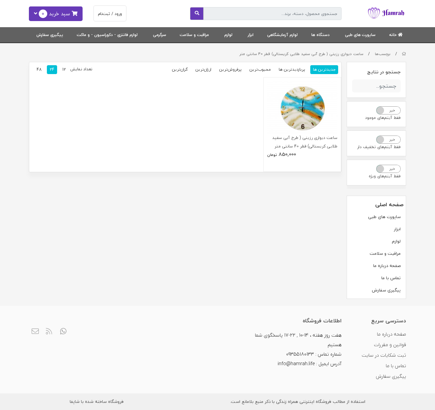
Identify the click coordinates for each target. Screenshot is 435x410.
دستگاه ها (320, 34)
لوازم (228, 34)
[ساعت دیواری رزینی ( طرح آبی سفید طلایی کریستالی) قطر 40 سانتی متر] (302, 107)
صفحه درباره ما (387, 265)
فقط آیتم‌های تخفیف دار (379, 146)
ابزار (251, 34)
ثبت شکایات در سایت (384, 355)
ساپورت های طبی (360, 34)
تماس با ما (391, 278)
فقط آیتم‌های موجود (383, 117)
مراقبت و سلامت (194, 34)
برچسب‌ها (382, 54)
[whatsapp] (63, 332)
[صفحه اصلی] (404, 54)
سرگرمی (159, 34)
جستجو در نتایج (384, 72)
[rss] (49, 332)
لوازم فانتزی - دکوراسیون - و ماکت (107, 34)
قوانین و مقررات (390, 344)
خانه (393, 34)
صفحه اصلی (389, 204)
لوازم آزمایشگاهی (282, 34)
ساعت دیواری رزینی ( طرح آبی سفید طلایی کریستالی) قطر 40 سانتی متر (301, 54)
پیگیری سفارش (49, 34)
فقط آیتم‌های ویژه (385, 176)
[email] (35, 332)
